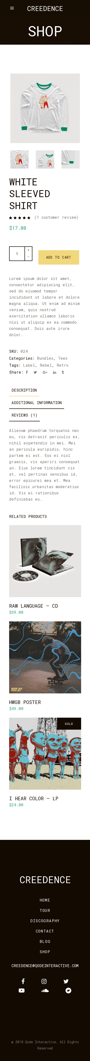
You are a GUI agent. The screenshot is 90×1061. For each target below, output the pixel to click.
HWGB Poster (25, 702)
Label (29, 365)
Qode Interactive (40, 1042)
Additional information (37, 402)
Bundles (45, 358)
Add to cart (59, 257)
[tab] (24, 390)
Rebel (46, 365)
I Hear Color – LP (33, 798)
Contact (45, 931)
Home (45, 900)
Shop (45, 951)
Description (24, 390)
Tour (45, 910)
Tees (62, 358)
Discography (45, 920)
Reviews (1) (24, 415)
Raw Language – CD (33, 606)
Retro (62, 365)
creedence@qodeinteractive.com (45, 965)
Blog (45, 941)
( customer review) (56, 217)
